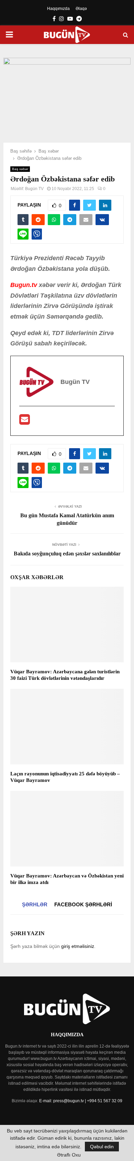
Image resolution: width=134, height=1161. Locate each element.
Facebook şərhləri (83, 904)
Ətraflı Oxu (69, 1154)
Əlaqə (81, 8)
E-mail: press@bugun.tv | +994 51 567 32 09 (80, 1100)
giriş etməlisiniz (77, 946)
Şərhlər (34, 904)
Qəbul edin (102, 1146)
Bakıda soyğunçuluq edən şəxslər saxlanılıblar (67, 553)
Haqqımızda (58, 8)
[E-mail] (24, 421)
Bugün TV (34, 188)
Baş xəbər (20, 169)
